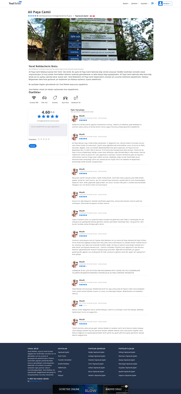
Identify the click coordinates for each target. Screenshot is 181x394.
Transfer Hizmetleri (65, 360)
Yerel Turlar (62, 356)
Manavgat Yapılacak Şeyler (128, 364)
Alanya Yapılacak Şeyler (127, 360)
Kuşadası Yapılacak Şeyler (128, 368)
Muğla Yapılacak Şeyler (96, 352)
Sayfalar (144, 3)
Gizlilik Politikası (63, 364)
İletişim (60, 375)
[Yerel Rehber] (15, 3)
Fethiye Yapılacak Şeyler (127, 352)
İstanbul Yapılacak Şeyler (97, 360)
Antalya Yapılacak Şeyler (96, 356)
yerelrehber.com (36, 381)
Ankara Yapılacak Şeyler (96, 368)
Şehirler (134, 3)
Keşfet (125, 3)
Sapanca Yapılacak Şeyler (127, 375)
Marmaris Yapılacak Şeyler (128, 356)
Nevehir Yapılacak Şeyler (97, 375)
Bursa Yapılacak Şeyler (96, 371)
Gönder (32, 146)
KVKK (60, 371)
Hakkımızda (62, 368)
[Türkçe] (94, 16)
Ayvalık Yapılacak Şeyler (127, 371)
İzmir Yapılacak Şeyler (96, 364)
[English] (90, 16)
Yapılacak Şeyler (82, 16)
